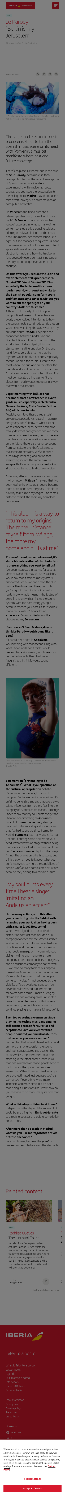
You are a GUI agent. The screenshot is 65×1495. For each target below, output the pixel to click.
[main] (32, 1467)
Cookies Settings (32, 1478)
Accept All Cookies (32, 1488)
